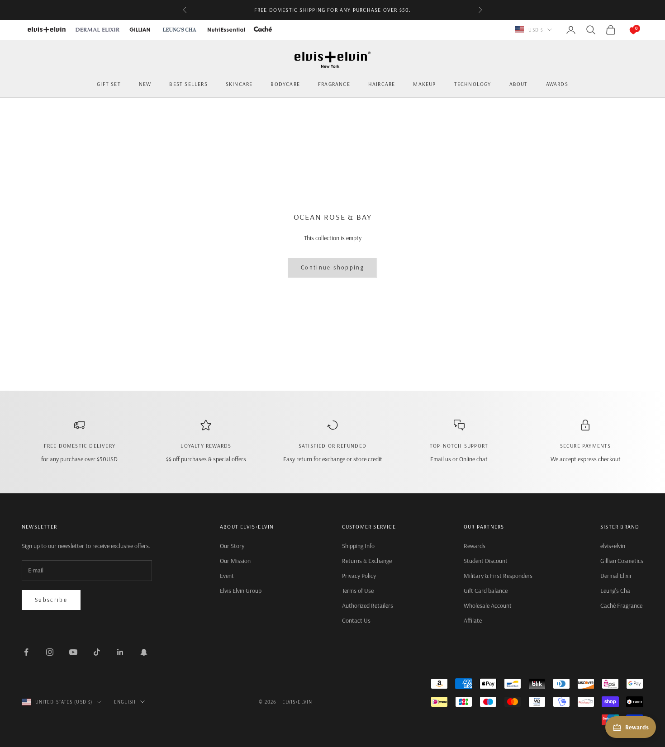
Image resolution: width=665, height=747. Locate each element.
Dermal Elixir (616, 576)
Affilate (473, 620)
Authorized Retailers (367, 605)
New (145, 83)
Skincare (239, 83)
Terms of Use (358, 590)
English (125, 702)
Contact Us (356, 620)
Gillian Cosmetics (621, 561)
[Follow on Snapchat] (143, 652)
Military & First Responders (498, 576)
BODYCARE (285, 83)
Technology (472, 83)
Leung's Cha (615, 590)
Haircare (381, 83)
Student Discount (486, 561)
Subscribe (51, 599)
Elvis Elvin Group (240, 590)
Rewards (474, 546)
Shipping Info (358, 546)
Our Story (232, 546)
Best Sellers (188, 83)
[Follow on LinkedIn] (120, 652)
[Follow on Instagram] (49, 652)
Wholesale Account (488, 605)
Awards (557, 83)
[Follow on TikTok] (96, 652)
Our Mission (235, 561)
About (518, 83)
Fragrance (334, 83)
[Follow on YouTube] (73, 652)
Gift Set (109, 83)
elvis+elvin (612, 546)
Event (227, 576)
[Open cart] (624, 30)
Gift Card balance (486, 590)
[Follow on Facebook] (26, 652)
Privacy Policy (359, 576)
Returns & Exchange (367, 561)
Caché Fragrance (621, 605)
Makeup (424, 83)
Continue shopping (332, 267)
